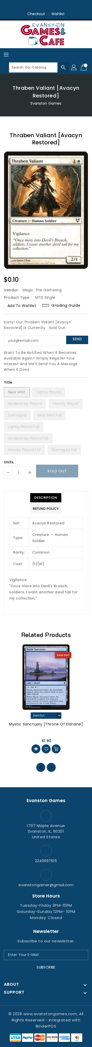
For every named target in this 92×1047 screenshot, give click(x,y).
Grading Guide (65, 305)
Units (9, 462)
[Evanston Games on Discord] (56, 6)
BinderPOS (46, 1026)
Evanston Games (46, 103)
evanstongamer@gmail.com (46, 885)
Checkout (36, 13)
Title (8, 382)
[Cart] (84, 67)
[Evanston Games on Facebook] (36, 6)
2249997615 (46, 860)
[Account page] (74, 67)
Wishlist (58, 13)
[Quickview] (35, 748)
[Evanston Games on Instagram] (46, 6)
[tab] (45, 497)
